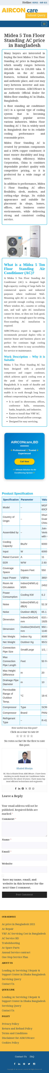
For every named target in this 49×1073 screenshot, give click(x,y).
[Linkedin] (19, 788)
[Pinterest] (23, 788)
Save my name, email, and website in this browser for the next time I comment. (23, 884)
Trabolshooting (11, 943)
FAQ (32, 1057)
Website (7, 864)
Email (6, 852)
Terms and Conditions (15, 1033)
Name (6, 840)
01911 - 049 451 (39, 2)
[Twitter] (26, 788)
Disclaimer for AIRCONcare (18, 1038)
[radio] (17, 737)
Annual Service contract (16, 953)
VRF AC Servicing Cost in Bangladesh (24, 934)
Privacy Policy (10, 1024)
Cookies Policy (10, 1043)
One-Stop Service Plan (15, 957)
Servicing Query (11, 979)
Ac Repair (8, 929)
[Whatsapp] (33, 788)
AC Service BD (10, 938)
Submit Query (36, 15)
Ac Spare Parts (10, 948)
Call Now (24, 461)
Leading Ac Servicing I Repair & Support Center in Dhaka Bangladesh (23, 973)
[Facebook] (16, 788)
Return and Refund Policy (17, 1029)
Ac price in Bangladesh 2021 (18, 924)
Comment (9, 819)
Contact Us (8, 984)
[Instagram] (30, 788)
